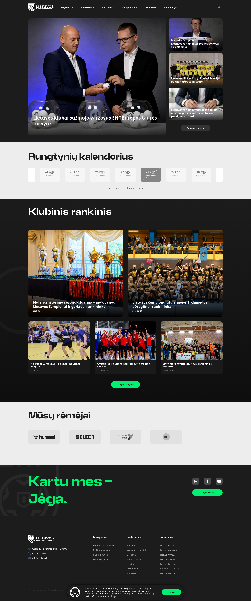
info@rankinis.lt (40, 558)
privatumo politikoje (106, 596)
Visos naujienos (100, 559)
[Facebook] (207, 481)
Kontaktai (151, 7)
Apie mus (131, 545)
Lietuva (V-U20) (167, 554)
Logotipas (131, 564)
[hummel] (44, 437)
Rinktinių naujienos (102, 550)
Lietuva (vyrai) (167, 545)
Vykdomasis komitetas (137, 550)
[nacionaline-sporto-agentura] (125, 437)
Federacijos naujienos (103, 545)
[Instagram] (195, 481)
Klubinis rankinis (101, 554)
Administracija (134, 559)
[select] (85, 437)
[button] (50, 175)
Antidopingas (171, 7)
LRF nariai (131, 554)
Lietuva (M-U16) (167, 573)
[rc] (166, 437)
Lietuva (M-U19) (167, 564)
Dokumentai (132, 568)
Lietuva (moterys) (168, 550)
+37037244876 (39, 553)
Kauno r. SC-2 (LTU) (169, 568)
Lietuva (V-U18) (167, 559)
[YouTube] (219, 481)
